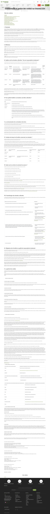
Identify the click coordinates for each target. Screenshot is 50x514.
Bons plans (38, 5)
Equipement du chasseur (7, 5)
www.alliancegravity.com (17, 320)
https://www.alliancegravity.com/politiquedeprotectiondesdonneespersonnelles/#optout (29, 370)
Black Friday (27, 502)
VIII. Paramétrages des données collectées (8, 20)
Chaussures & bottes (17, 5)
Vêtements (14, 5)
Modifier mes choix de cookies (18, 501)
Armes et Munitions (2, 5)
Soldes (26, 500)
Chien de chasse (23, 5)
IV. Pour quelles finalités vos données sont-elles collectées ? (10, 17)
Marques (43, 5)
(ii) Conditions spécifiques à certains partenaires (9, 23)
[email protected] (8, 182)
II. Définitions (5, 15)
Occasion (35, 5)
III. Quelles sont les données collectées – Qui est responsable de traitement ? (12, 16)
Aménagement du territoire (29, 5)
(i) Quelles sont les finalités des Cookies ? (8, 22)
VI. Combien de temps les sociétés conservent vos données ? (10, 18)
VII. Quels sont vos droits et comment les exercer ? (9, 19)
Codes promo (27, 498)
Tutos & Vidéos (46, 5)
